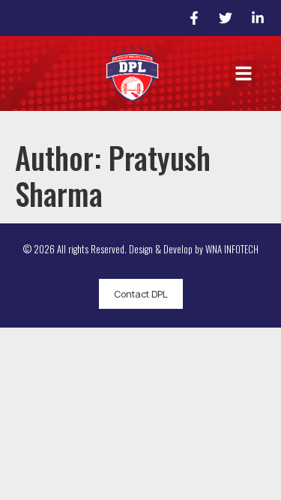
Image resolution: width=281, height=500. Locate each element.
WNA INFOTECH (232, 248)
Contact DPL (141, 294)
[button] (243, 73)
